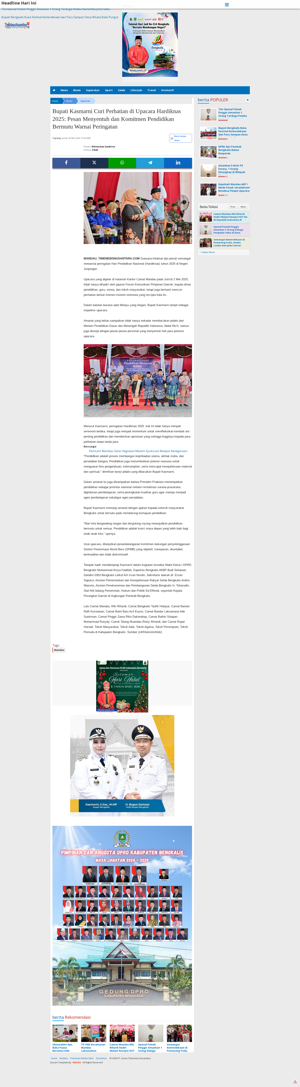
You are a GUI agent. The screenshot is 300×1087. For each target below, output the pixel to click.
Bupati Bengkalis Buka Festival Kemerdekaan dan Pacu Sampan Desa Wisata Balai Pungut (59, 17)
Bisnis (77, 90)
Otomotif (167, 90)
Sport (109, 90)
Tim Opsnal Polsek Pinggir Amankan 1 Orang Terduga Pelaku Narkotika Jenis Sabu (55, 9)
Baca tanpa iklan (180, 138)
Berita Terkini (209, 207)
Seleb (121, 90)
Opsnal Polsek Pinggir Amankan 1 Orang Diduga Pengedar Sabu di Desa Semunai (228, 231)
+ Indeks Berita (207, 252)
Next (243, 206)
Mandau (59, 650)
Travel (151, 90)
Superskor (93, 90)
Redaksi (64, 1058)
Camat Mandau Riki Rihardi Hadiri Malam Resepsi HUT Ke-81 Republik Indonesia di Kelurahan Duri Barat (231, 218)
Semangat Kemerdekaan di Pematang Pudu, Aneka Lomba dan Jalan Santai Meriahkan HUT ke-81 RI (229, 244)
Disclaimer (101, 1058)
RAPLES (77, 1062)
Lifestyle (136, 90)
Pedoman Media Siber (82, 1058)
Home (54, 1058)
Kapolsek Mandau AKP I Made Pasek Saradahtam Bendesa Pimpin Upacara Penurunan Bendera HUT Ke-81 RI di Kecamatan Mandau (234, 192)
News (64, 90)
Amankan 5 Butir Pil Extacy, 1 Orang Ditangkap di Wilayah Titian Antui (231, 170)
